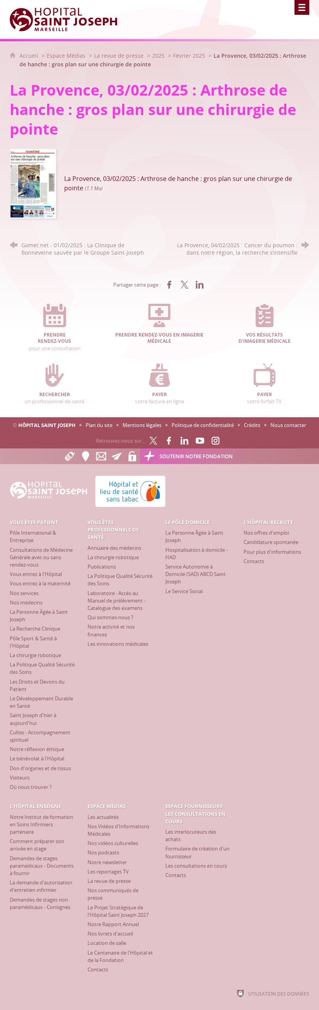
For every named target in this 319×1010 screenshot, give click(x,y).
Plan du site (99, 425)
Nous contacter (288, 425)
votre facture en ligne (159, 398)
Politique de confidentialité (203, 425)
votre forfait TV (264, 398)
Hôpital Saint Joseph (46, 425)
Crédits (252, 425)
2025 (158, 55)
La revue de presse (119, 55)
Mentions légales (142, 425)
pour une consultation (55, 342)
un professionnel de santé (54, 398)
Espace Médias (66, 55)
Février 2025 (189, 55)
